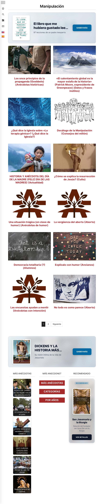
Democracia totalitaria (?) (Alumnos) (29, 266)
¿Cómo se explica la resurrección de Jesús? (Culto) (74, 178)
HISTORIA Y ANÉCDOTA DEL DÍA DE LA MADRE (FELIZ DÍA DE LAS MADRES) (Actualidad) (29, 179)
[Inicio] (3, 8)
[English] (3, 32)
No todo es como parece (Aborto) (74, 307)
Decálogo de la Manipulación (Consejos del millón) (74, 132)
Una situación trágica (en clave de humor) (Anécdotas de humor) (29, 224)
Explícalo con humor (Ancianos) (74, 264)
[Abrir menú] (3, 2)
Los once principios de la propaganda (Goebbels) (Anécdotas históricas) (29, 81)
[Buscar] (3, 14)
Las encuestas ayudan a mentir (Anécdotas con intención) (29, 309)
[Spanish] (3, 36)
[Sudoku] (3, 20)
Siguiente (57, 324)
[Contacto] (3, 26)
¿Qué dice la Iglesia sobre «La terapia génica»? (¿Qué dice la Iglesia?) (29, 133)
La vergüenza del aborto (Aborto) (74, 222)
